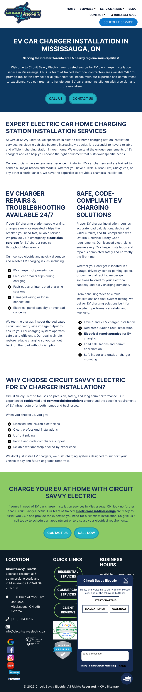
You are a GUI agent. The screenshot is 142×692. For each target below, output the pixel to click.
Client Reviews (68, 610)
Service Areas (111, 9)
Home (71, 9)
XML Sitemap (109, 686)
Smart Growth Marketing (102, 665)
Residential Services (68, 574)
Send (122, 666)
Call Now (86, 533)
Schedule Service (118, 22)
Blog (132, 9)
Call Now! (119, 608)
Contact (96, 15)
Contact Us (83, 98)
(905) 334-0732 (125, 15)
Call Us (55, 98)
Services (87, 9)
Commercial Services (68, 592)
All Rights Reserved (81, 686)
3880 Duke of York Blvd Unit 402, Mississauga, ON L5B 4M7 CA (28, 604)
